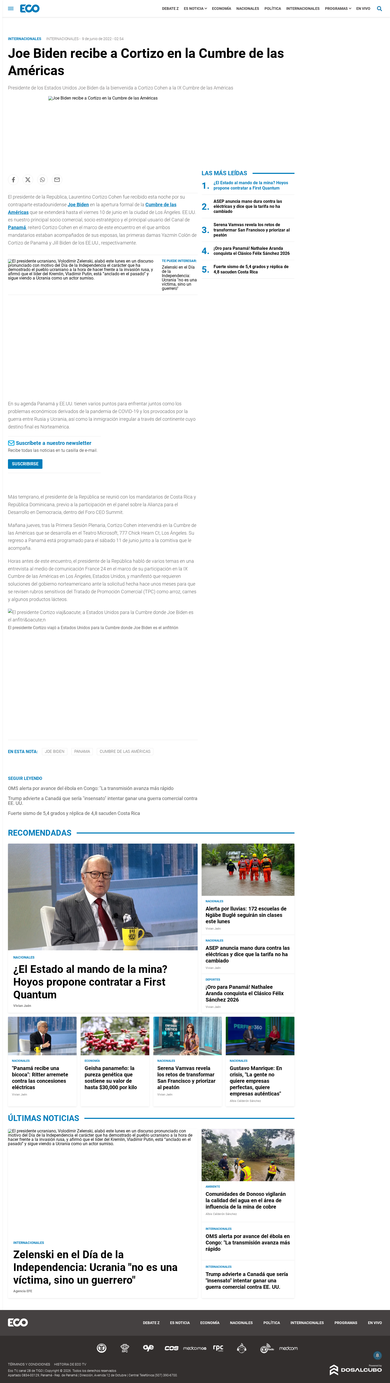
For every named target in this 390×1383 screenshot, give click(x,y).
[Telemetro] (101, 1352)
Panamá (17, 227)
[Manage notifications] (377, 1355)
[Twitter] (28, 179)
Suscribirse (25, 463)
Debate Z (170, 8)
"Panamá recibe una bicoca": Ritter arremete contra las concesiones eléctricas (40, 1077)
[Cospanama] (171, 1352)
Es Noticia (193, 8)
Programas (336, 8)
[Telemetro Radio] (265, 1352)
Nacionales (247, 8)
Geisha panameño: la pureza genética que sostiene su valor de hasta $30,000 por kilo (111, 1077)
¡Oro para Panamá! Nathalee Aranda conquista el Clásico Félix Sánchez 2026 (252, 251)
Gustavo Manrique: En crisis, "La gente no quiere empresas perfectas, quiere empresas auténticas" (256, 1081)
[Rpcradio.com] (218, 1352)
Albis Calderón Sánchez (245, 1101)
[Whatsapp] (42, 179)
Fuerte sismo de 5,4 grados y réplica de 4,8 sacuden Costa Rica (74, 813)
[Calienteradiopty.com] (241, 1352)
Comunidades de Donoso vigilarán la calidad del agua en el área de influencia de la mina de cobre (246, 1200)
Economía (221, 8)
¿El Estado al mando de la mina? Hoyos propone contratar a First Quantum (251, 185)
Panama (82, 751)
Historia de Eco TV (70, 1364)
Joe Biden (54, 751)
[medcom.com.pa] (288, 1352)
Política (273, 8)
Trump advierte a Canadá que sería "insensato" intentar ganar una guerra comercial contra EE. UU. (102, 801)
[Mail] (57, 179)
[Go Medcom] (195, 1352)
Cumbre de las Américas (125, 751)
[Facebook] (13, 179)
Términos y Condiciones (29, 1364)
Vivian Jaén (22, 1006)
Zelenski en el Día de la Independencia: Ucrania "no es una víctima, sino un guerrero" (179, 278)
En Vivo (363, 8)
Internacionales (303, 8)
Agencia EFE (22, 1291)
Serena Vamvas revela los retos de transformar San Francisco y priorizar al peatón (252, 229)
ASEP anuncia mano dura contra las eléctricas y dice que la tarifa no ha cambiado (248, 206)
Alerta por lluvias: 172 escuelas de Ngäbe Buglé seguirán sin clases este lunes (246, 915)
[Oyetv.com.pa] (148, 1352)
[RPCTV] (125, 1352)
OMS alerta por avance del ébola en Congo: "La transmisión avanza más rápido (91, 788)
